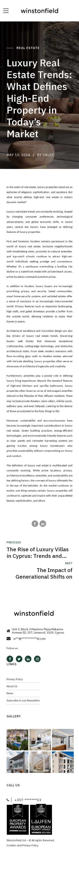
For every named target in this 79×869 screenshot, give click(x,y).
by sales (45, 155)
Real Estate (28, 48)
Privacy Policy (15, 679)
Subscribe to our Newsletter (23, 700)
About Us (12, 686)
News (10, 693)
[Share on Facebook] (35, 523)
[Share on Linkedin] (43, 523)
